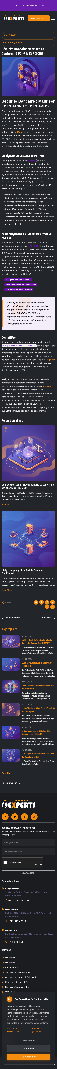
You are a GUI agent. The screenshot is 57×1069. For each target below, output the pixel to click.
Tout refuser (28, 1048)
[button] (53, 18)
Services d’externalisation (17, 987)
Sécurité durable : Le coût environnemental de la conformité (38, 687)
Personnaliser (28, 1040)
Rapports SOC (12, 967)
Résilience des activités (16, 982)
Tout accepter (29, 1056)
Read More (7, 504)
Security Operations (12, 783)
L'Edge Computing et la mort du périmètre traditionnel (37, 664)
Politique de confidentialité (13, 1030)
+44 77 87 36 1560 (19, 900)
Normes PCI (11, 962)
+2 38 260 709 (16, 942)
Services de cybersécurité (17, 972)
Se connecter (37, 18)
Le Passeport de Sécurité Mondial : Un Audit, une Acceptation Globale (38, 755)
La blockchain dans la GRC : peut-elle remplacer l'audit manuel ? (36, 732)
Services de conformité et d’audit (21, 977)
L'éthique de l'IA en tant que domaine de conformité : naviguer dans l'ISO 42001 (37, 641)
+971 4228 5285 (17, 921)
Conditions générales (37, 1030)
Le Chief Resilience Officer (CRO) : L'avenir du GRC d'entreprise (38, 710)
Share (8, 602)
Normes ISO (10, 957)
